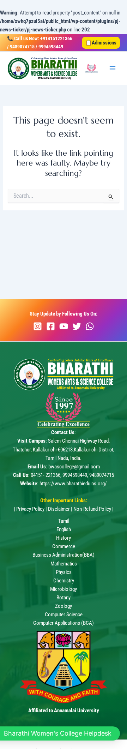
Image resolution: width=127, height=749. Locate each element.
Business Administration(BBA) (63, 555)
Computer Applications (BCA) (63, 623)
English (63, 529)
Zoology (63, 606)
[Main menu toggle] (112, 68)
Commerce (63, 546)
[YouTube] (63, 326)
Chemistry (63, 580)
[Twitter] (76, 326)
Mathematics (63, 564)
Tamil (63, 521)
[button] (101, 43)
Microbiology (63, 589)
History (63, 538)
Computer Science (64, 614)
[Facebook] (50, 326)
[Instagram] (37, 326)
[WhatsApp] (89, 326)
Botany (63, 597)
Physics (64, 572)
